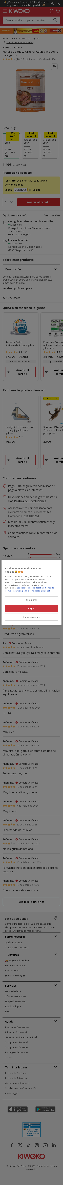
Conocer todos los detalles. (30, 588)
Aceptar (32, 608)
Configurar (31, 600)
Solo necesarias (31, 617)
